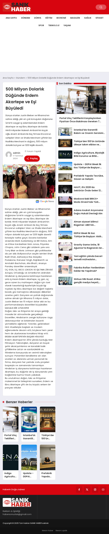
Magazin (75, 17)
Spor (41, 25)
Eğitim (48, 17)
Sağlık (87, 17)
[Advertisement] (54, 50)
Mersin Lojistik (61, 530)
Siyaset (99, 17)
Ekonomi (61, 17)
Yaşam (67, 25)
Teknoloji (53, 25)
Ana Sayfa (11, 17)
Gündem (25, 17)
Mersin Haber (47, 530)
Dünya (37, 17)
